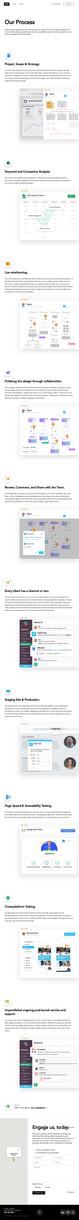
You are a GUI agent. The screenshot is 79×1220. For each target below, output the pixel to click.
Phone (37, 1187)
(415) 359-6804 (56, 4)
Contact (69, 4)
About (21, 4)
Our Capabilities (38, 1108)
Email (47, 1187)
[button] (14, 1159)
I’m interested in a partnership (47, 1153)
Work (14, 4)
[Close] (18, 1149)
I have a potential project (45, 1150)
